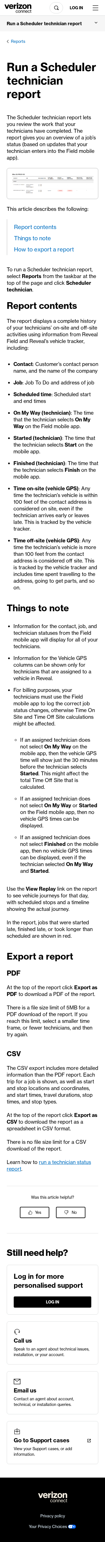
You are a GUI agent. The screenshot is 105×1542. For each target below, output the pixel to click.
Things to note (32, 238)
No (74, 1212)
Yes (38, 1212)
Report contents (35, 226)
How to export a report (44, 249)
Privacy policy (52, 1516)
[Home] (18, 7)
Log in (76, 7)
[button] (52, 23)
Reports (18, 41)
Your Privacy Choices (48, 1527)
